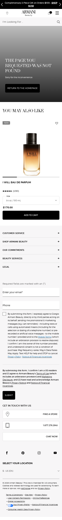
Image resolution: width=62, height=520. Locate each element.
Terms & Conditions (14, 495)
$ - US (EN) (8, 471)
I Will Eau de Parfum (17, 182)
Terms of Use (42, 373)
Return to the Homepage (22, 88)
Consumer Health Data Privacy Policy (24, 509)
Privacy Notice (18, 383)
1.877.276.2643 (50, 425)
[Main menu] (57, 13)
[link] (49, 13)
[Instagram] (39, 453)
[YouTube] (55, 453)
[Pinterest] (23, 453)
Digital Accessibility (16, 501)
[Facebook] (7, 453)
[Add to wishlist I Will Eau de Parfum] (57, 123)
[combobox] (30, 21)
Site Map (29, 495)
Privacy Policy (44, 488)
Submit (9, 395)
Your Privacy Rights (21, 504)
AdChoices (25, 488)
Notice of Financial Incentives (45, 504)
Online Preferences (41, 498)
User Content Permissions (19, 498)
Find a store (50, 414)
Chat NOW (52, 436)
